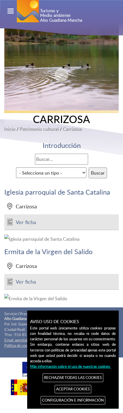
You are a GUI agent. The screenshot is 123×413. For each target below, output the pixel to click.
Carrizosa (72, 129)
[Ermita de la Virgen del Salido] (61, 298)
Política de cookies (19, 345)
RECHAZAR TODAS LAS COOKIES (73, 377)
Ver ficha (26, 222)
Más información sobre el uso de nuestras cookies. (70, 366)
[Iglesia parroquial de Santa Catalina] (61, 239)
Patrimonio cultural (39, 129)
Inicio (9, 129)
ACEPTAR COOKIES (73, 389)
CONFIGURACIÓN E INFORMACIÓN (73, 400)
